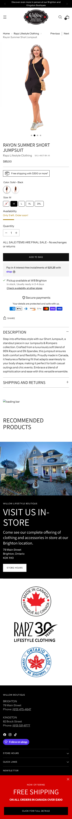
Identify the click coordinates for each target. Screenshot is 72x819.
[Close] (68, 779)
